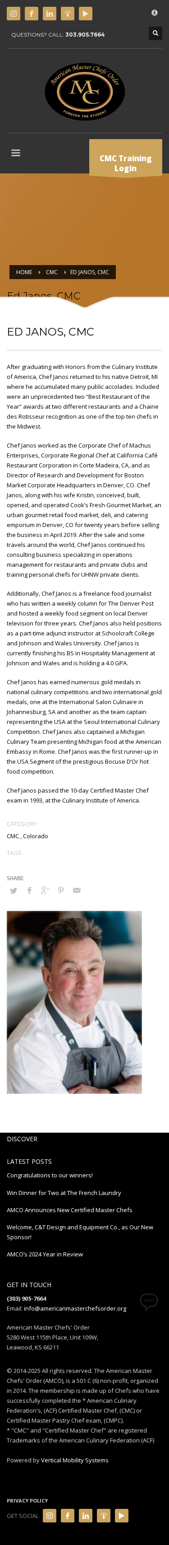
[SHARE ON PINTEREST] (61, 890)
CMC (13, 836)
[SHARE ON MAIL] (76, 890)
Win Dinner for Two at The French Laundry (65, 1193)
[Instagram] (13, 13)
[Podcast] (67, 13)
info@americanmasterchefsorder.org (75, 1308)
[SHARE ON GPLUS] (45, 890)
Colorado (35, 836)
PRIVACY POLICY (27, 1500)
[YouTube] (85, 13)
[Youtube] (121, 1515)
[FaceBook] (31, 13)
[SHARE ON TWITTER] (13, 890)
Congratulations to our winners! (50, 1175)
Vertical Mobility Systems (75, 1460)
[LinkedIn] (49, 13)
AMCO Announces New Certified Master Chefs (69, 1210)
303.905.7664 (85, 34)
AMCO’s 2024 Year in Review (45, 1254)
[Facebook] (67, 1515)
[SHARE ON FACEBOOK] (29, 890)
